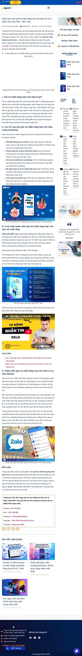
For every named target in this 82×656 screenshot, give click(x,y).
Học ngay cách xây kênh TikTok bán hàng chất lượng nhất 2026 (14, 601)
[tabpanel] (69, 153)
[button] (48, 7)
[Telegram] (39, 638)
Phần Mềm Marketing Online (23, 520)
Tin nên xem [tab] (74, 101)
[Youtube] (35, 638)
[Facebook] (30, 638)
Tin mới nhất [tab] (63, 100)
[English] (78, 2)
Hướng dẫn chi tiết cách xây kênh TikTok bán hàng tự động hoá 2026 (66, 181)
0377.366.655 (15, 508)
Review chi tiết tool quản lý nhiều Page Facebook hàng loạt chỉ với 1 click (14, 565)
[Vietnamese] (80, 2)
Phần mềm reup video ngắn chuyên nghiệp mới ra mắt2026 (76, 146)
